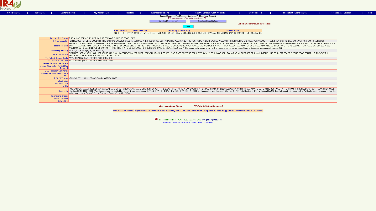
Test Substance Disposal (341, 13)
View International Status (170, 106)
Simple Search (13, 13)
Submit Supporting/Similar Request (254, 24)
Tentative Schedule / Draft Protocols (210, 13)
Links (200, 122)
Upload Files (208, 122)
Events (194, 122)
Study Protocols (255, 13)
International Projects (160, 13)
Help (370, 13)
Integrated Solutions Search (294, 13)
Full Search (39, 13)
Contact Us (167, 122)
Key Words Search (101, 13)
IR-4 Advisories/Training (181, 122)
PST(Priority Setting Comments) (208, 106)
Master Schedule (68, 13)
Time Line (130, 13)
